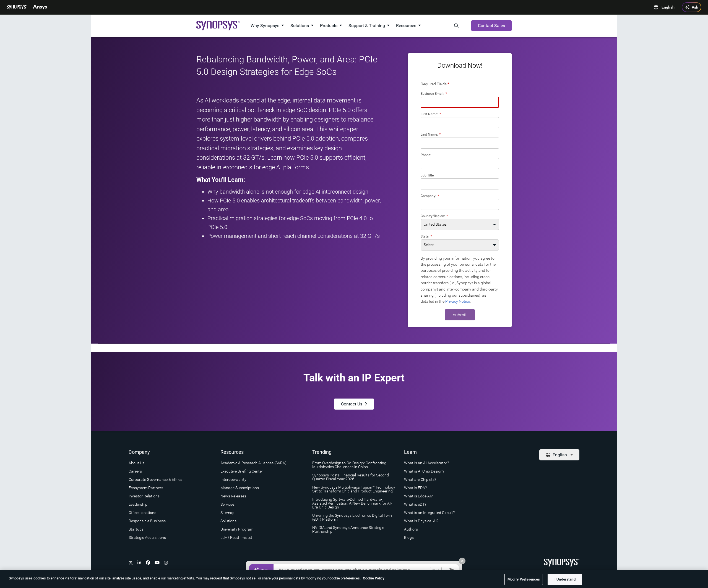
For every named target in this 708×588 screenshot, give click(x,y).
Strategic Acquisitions (147, 537)
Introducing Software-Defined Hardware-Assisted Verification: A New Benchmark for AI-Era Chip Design (352, 503)
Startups (136, 529)
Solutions (299, 25)
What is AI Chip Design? (424, 471)
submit (460, 314)
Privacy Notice (457, 301)
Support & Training (366, 25)
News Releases (233, 496)
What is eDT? (415, 504)
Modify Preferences (523, 579)
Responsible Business (147, 521)
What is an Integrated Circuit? (429, 512)
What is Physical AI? (421, 521)
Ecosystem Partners (146, 488)
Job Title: (427, 175)
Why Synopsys (265, 25)
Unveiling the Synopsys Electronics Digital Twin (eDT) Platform (352, 517)
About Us (136, 463)
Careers (135, 471)
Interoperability (233, 479)
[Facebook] (148, 562)
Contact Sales (491, 25)
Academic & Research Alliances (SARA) (253, 463)
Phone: (426, 155)
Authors (411, 529)
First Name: (431, 114)
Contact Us (351, 404)
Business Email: (434, 93)
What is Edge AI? (418, 496)
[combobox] (460, 204)
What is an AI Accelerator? (426, 463)
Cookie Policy (373, 578)
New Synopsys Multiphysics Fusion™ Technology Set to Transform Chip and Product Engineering (353, 489)
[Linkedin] (139, 562)
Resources (406, 25)
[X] (131, 562)
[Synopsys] (17, 7)
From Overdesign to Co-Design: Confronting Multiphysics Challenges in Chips (349, 465)
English (668, 7)
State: (426, 236)
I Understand (565, 579)
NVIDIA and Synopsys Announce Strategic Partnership (348, 529)
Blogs (409, 537)
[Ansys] (40, 7)
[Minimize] (462, 561)
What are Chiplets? (420, 479)
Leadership (138, 504)
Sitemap (227, 512)
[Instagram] (166, 562)
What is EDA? (415, 488)
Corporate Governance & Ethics (155, 479)
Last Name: (431, 134)
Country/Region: (434, 216)
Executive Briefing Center (241, 471)
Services (227, 504)
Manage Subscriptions (239, 488)
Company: (430, 195)
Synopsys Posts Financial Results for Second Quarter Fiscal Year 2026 (350, 477)
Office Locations (142, 512)
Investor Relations (144, 496)
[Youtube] (157, 562)
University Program (236, 529)
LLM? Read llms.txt (236, 537)
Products (328, 25)
